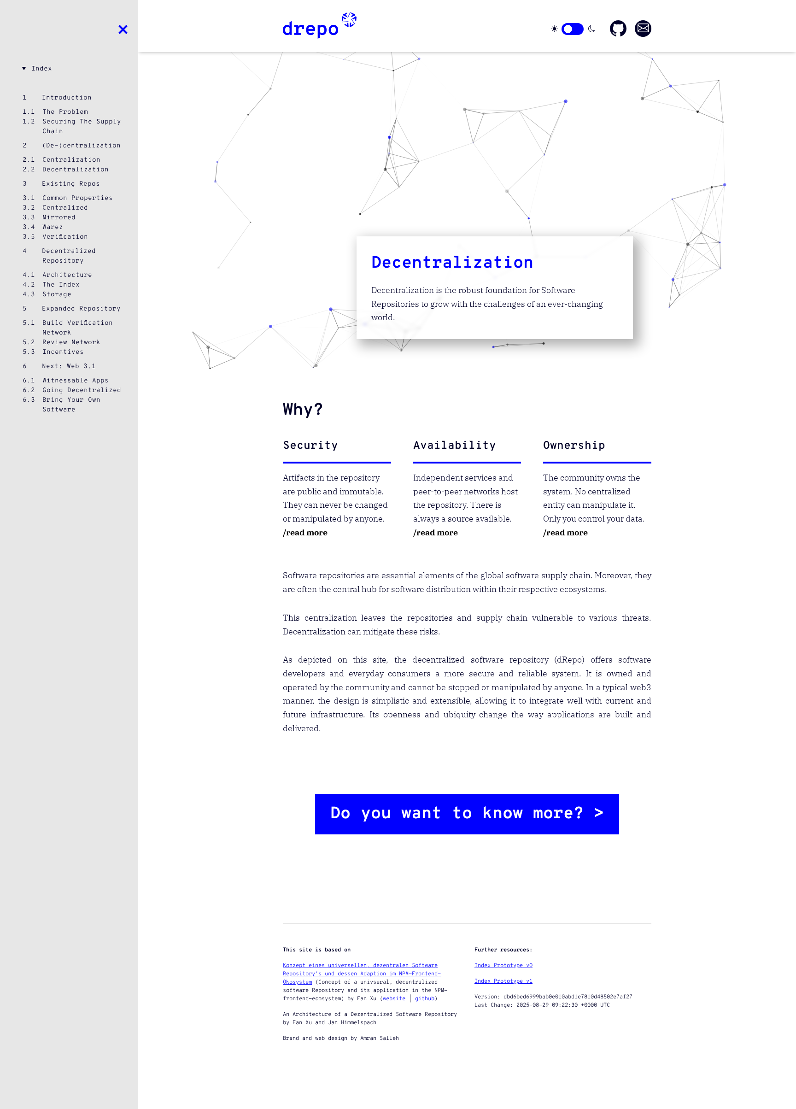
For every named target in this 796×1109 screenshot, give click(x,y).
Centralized (65, 208)
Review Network (71, 342)
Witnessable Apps (75, 381)
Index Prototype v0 (503, 965)
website (394, 999)
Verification (65, 237)
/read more (305, 532)
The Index (61, 285)
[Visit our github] (618, 28)
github (424, 999)
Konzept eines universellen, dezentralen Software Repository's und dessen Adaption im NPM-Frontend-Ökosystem (362, 974)
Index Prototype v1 (503, 981)
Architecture (67, 275)
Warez (52, 227)
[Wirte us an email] (643, 28)
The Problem (65, 112)
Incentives (63, 352)
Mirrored (59, 218)
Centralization (71, 160)
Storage (56, 295)
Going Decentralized (81, 390)
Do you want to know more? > (467, 814)
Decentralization (75, 170)
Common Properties (77, 198)
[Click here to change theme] (573, 29)
